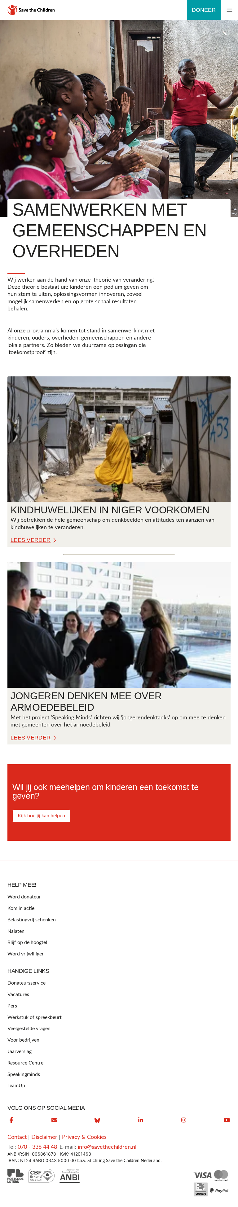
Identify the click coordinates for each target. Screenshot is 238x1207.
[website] (97, 1120)
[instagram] (183, 1120)
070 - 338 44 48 (37, 1147)
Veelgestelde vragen (29, 1028)
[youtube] (227, 1120)
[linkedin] (140, 1120)
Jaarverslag (19, 1051)
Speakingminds (23, 1074)
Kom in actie (20, 908)
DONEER (204, 10)
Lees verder (31, 540)
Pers (12, 1005)
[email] (54, 1120)
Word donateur (24, 896)
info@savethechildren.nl (107, 1147)
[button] (229, 10)
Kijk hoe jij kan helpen (41, 815)
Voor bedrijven (23, 1040)
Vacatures (18, 994)
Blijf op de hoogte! (27, 942)
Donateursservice (26, 983)
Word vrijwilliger (25, 953)
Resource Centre (25, 1062)
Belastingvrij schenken (31, 919)
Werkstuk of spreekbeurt (34, 1017)
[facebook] (11, 1120)
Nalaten (15, 931)
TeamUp (16, 1085)
